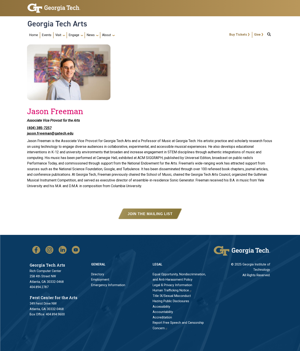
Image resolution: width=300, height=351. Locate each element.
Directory (97, 274)
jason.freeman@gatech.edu (50, 133)
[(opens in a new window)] (36, 250)
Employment (100, 280)
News (91, 35)
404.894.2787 (39, 287)
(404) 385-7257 (39, 128)
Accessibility (161, 307)
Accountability (163, 312)
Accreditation (162, 317)
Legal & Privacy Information (172, 285)
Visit (58, 35)
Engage (74, 35)
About (106, 35)
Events (46, 35)
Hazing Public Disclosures (171, 301)
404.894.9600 (55, 314)
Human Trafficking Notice (171, 290)
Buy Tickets (238, 35)
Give (257, 35)
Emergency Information (108, 285)
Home (33, 35)
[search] (269, 35)
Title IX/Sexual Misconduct (172, 296)
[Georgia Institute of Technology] (53, 6)
